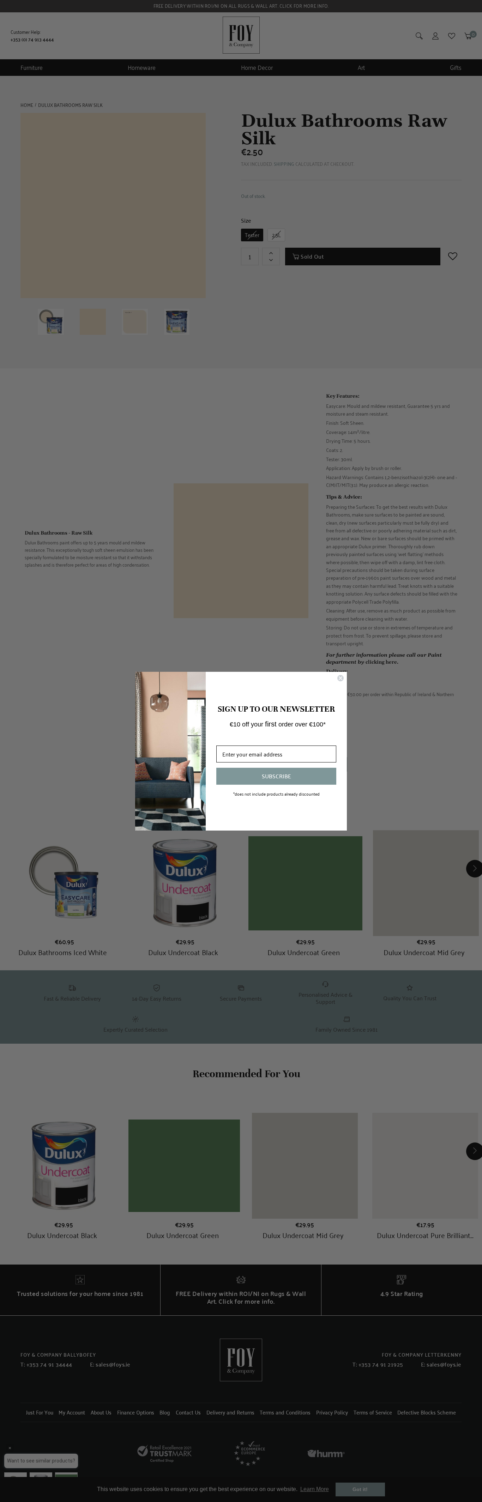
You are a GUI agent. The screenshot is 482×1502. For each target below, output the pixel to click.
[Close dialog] (340, 678)
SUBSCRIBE (276, 776)
